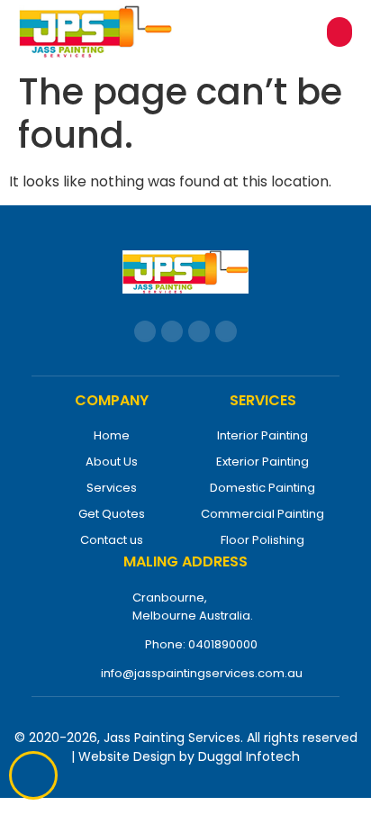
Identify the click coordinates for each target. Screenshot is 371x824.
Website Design (127, 756)
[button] (339, 32)
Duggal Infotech (249, 756)
